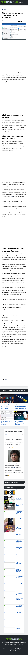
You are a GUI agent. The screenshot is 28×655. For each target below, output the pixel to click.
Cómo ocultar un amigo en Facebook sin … (19, 556)
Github (13, 467)
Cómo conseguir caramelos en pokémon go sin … (19, 498)
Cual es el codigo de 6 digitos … (19, 577)
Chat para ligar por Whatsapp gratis (19, 620)
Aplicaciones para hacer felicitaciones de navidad (19, 592)
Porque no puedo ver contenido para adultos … (19, 512)
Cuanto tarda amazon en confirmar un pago (19, 613)
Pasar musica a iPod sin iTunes (19, 548)
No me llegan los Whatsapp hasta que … (19, 606)
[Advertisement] (14, 56)
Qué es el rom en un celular (19, 505)
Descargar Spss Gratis (11, 649)
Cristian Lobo (12, 463)
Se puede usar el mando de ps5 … (19, 534)
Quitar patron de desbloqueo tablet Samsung (19, 585)
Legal (16, 650)
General (4, 9)
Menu (20, 2)
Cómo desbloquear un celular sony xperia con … (20, 520)
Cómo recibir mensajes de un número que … (19, 541)
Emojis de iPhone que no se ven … (19, 563)
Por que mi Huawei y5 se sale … (19, 628)
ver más (6, 379)
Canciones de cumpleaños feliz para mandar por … (19, 527)
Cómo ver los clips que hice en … (19, 599)
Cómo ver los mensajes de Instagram (18, 570)
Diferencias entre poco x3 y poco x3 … (19, 491)
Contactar (12, 650)
